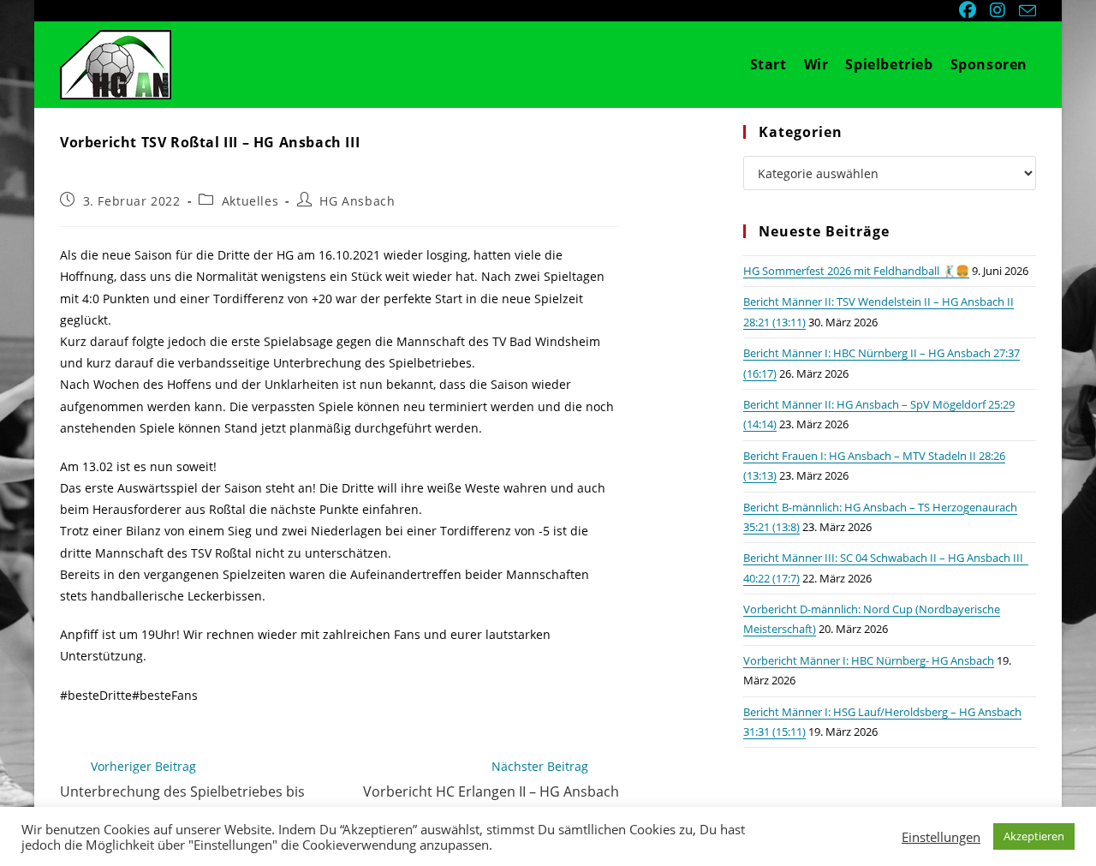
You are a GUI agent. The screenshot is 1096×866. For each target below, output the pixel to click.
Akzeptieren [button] (1034, 836)
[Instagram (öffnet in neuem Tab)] (999, 10)
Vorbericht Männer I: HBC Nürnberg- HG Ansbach (868, 660)
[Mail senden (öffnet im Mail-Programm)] (1025, 11)
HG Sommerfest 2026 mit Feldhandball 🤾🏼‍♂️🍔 (856, 270)
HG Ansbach (357, 201)
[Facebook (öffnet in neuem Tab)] (969, 10)
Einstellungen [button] (941, 837)
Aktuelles (250, 201)
